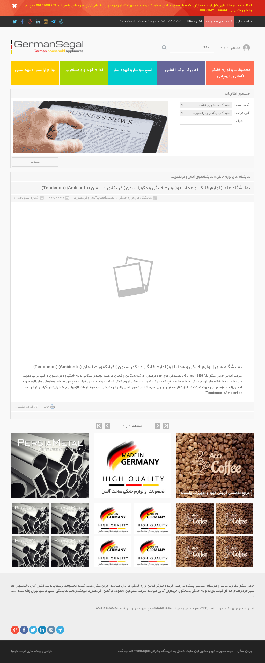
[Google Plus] (30, 21)
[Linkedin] (38, 21)
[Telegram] (53, 21)
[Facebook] (22, 21)
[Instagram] (46, 21)
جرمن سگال (244, 651)
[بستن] (14, 5)
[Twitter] (15, 21)
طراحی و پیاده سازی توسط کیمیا (31, 651)
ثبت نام (235, 48)
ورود (222, 47)
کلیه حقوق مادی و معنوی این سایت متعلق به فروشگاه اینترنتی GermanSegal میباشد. (175, 651)
